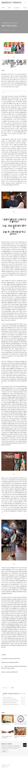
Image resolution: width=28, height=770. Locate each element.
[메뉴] (25, 3)
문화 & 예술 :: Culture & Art (13, 693)
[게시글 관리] (8, 688)
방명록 (9, 7)
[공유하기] (6, 688)
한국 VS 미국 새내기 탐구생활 (9, 699)
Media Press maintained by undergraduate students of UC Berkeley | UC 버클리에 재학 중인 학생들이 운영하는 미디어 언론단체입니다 (11, 747)
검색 (22, 3)
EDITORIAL (5, 693)
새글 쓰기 (25, 7)
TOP (25, 766)
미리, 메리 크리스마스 (7, 697)
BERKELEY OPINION (11, 3)
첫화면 (3, 7)
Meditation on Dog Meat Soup (9, 702)
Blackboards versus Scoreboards (10, 704)
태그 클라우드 (17, 7)
